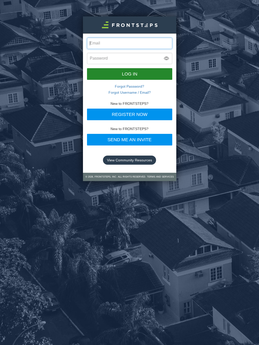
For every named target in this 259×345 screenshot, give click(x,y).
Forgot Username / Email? (130, 92)
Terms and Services (160, 177)
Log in (129, 74)
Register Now (129, 114)
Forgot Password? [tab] (129, 86)
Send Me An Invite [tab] (129, 139)
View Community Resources (129, 160)
